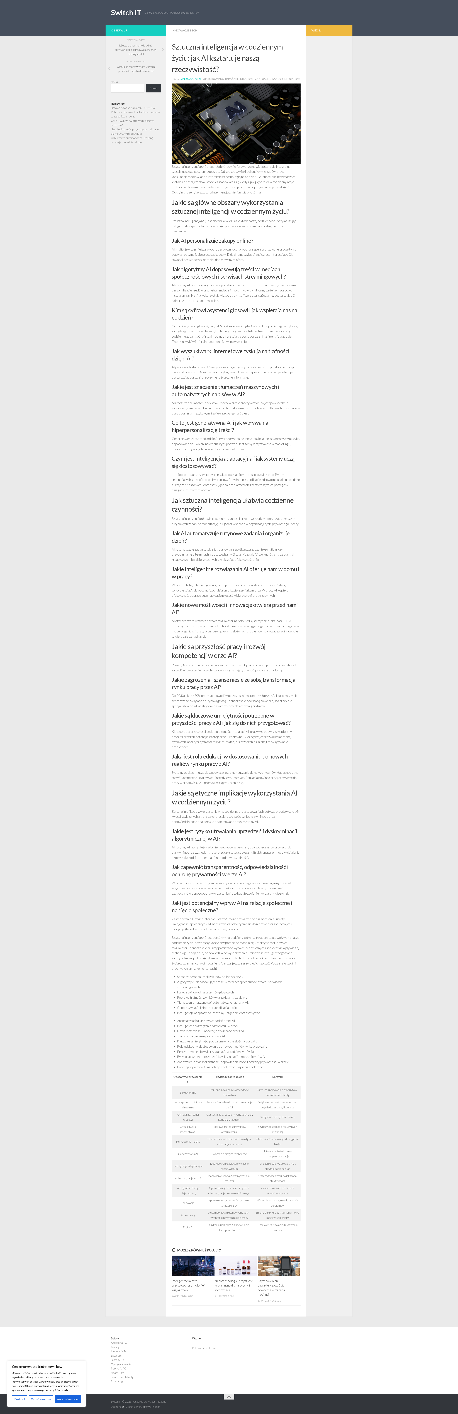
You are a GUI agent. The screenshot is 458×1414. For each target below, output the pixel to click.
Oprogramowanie (121, 1364)
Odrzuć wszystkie (41, 1399)
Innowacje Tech (184, 30)
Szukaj (114, 81)
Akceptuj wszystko (68, 1399)
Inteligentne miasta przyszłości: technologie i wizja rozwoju (188, 1285)
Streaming (117, 1381)
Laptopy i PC (118, 1359)
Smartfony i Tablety (122, 1377)
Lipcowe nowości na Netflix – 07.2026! (133, 107)
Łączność (116, 1355)
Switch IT (126, 12)
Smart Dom (117, 1372)
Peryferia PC (118, 1368)
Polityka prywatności (204, 1348)
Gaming (115, 1347)
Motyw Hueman (152, 1406)
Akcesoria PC (119, 1342)
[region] (46, 1384)
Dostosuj (19, 1399)
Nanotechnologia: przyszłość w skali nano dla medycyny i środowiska (234, 1285)
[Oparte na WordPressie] (123, 1407)
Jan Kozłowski (190, 78)
